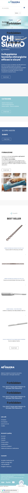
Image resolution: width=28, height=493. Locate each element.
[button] (5, 77)
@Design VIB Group (5, 479)
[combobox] (17, 13)
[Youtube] (25, 20)
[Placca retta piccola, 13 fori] (14, 233)
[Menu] (7, 13)
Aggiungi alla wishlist (26, 224)
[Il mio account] (26, 8)
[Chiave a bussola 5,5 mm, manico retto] (14, 294)
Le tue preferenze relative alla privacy (10, 490)
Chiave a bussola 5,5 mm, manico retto (14, 310)
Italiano (16, 13)
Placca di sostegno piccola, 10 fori (14, 280)
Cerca (20, 8)
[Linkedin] (25, 17)
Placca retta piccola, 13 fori (14, 250)
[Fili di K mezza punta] (14, 324)
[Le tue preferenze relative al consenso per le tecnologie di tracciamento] (2, 490)
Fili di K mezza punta (14, 341)
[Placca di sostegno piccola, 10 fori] (14, 263)
